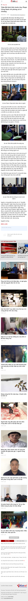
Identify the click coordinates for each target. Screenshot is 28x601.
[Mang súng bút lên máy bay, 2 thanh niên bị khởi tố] (14, 383)
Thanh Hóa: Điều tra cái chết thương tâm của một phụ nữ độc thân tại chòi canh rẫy (13, 366)
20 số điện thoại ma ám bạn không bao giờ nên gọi (12, 564)
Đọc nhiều (7, 541)
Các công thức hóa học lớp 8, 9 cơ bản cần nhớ (11, 560)
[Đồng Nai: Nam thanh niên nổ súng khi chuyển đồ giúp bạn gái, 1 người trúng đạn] (14, 438)
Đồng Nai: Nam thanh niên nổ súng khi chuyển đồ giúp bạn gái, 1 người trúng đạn (13, 451)
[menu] (1, 1)
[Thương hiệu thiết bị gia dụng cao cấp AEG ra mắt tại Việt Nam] (9, 248)
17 (9, 554)
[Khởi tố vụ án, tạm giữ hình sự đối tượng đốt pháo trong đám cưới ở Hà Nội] (14, 467)
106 (24, 560)
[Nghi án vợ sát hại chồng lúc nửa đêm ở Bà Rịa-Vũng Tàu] (14, 326)
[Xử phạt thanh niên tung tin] (14, 493)
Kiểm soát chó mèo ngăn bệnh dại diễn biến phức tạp (13, 576)
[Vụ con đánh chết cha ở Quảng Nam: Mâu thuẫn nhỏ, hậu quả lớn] (14, 520)
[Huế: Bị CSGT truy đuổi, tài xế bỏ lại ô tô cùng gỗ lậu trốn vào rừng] (14, 298)
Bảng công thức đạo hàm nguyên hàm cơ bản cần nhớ (13, 543)
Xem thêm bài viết (14, 537)
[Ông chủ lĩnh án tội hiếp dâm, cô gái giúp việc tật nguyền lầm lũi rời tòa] (14, 270)
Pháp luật (5, 4)
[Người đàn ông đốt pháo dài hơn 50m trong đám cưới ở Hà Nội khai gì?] (14, 411)
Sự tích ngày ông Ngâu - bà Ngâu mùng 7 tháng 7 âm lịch (13, 557)
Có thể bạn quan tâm (8, 241)
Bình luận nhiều (20, 541)
